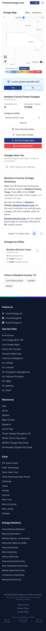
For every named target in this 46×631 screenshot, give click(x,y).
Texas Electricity (10, 547)
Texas (5, 486)
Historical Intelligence (12, 358)
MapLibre (35, 62)
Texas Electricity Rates (24, 129)
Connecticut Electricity (13, 575)
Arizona (5, 495)
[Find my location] (5, 61)
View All (23, 123)
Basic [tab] (27, 12)
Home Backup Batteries (13, 529)
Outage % (24, 68)
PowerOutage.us (13, 322)
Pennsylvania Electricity (13, 561)
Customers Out (11, 68)
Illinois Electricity (10, 556)
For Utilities (7, 363)
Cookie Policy (23, 612)
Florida (5, 490)
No (33, 88)
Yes (13, 88)
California (6, 481)
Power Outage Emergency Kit (16, 433)
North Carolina (9, 504)
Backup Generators (11, 533)
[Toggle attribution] (41, 61)
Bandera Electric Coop (23, 205)
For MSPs (6, 381)
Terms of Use (23, 605)
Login (36, 3)
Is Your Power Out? (24, 146)
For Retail (6, 390)
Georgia (6, 513)
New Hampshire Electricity (15, 565)
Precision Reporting (11, 353)
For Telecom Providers (13, 376)
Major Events (8, 420)
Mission (5, 415)
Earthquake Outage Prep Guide (17, 447)
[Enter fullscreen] (5, 57)
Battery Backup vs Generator (16, 538)
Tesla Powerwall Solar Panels (16, 476)
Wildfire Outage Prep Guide (15, 442)
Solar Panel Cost (10, 472)
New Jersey (7, 509)
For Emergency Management (16, 372)
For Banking (7, 385)
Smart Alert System (11, 349)
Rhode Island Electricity (13, 570)
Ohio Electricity (9, 552)
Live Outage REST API (12, 340)
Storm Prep (7, 429)
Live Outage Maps (11, 344)
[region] (23, 40)
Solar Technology (10, 467)
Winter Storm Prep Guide (14, 438)
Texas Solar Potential (24, 135)
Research (6, 424)
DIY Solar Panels (10, 463)
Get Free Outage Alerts (24, 140)
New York (7, 499)
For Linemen (8, 367)
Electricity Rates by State (14, 543)
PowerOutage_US (14, 313)
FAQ (4, 406)
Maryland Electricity (11, 579)
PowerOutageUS (14, 318)
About (5, 410)
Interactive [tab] (36, 12)
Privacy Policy (23, 608)
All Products (8, 335)
